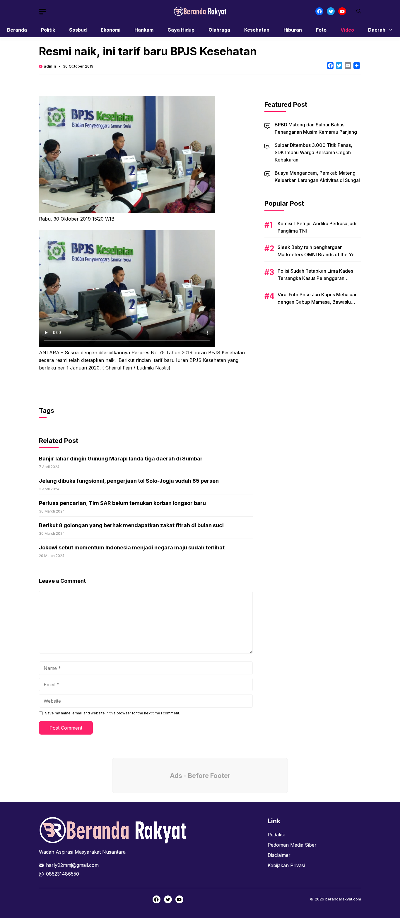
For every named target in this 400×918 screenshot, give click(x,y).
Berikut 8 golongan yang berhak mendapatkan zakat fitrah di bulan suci (131, 525)
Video (347, 30)
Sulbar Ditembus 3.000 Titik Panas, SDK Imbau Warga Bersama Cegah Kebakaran (313, 152)
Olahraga (219, 30)
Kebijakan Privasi (286, 865)
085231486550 (62, 874)
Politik (48, 30)
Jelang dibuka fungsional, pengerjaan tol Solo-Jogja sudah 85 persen (129, 481)
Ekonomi (110, 30)
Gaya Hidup (180, 30)
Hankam (143, 30)
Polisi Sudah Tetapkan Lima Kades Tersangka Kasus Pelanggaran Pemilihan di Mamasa (315, 278)
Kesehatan (256, 30)
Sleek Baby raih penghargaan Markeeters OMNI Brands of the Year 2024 (318, 254)
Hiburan (292, 30)
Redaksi (276, 835)
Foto (321, 30)
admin (50, 66)
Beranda (17, 30)
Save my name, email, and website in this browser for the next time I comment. (112, 713)
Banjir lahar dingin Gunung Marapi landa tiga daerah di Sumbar (121, 458)
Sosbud (78, 30)
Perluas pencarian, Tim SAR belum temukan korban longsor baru (122, 503)
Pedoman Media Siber (292, 845)
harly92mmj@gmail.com (72, 865)
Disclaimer (279, 855)
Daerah (376, 30)
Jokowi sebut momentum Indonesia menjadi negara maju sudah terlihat (132, 547)
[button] (358, 11)
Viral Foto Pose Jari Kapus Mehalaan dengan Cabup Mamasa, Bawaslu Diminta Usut (318, 302)
